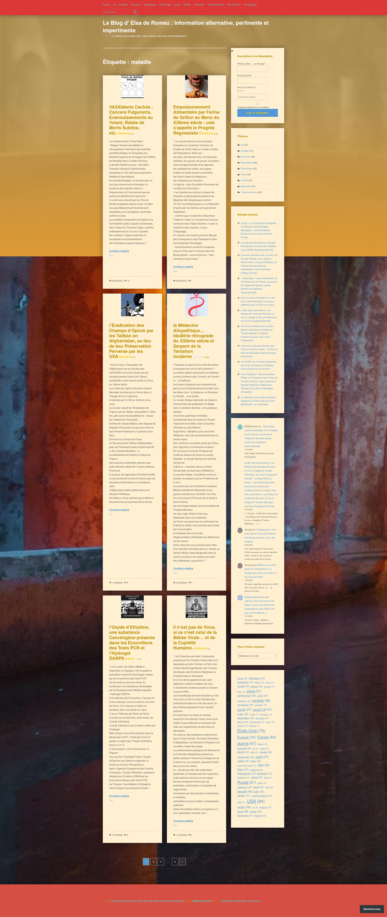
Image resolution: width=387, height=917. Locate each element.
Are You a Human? (246, 89)
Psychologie (165, 4)
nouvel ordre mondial (246, 765)
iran (255, 748)
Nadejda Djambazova (254, 596)
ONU (263, 765)
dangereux (266, 714)
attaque (257, 686)
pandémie (256, 769)
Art (114, 4)
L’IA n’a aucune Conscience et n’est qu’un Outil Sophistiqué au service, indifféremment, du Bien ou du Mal (258, 301)
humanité (244, 748)
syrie (269, 787)
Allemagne (257, 678)
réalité (262, 783)
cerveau (269, 686)
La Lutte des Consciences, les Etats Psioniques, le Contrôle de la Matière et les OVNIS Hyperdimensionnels (258, 246)
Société (187, 4)
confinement (246, 695)
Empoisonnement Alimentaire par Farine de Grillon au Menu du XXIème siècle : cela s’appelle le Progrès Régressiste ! (196, 120)
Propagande (246, 773)
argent (259, 682)
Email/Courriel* (244, 75)
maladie (265, 752)
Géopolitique (150, 4)
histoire (263, 744)
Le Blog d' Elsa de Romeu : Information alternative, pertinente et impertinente (186, 26)
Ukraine (243, 795)
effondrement (257, 722)
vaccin (244, 807)
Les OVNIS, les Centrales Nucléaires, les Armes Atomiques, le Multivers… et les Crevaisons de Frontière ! (259, 365)
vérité (256, 811)
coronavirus (245, 704)
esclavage (254, 726)
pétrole (257, 777)
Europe (246, 737)
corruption (261, 705)
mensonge (245, 757)
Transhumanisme (216, 4)
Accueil (106, 4)
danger (254, 714)
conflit (262, 695)
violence (265, 807)
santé (258, 787)
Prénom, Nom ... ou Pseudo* (251, 63)
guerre (246, 743)
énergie (260, 815)
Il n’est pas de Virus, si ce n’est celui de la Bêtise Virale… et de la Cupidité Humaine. (195, 637)
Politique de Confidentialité (234, 900)
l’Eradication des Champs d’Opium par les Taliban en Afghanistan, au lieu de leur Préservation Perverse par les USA (131, 340)
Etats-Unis (251, 730)
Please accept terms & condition (253, 107)
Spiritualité (199, 4)
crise (243, 714)
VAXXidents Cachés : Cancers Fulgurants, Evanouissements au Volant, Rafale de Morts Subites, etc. (131, 120)
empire (270, 722)
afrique (242, 678)
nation (255, 761)
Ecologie (123, 4)
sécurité (244, 791)
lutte (254, 752)
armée (243, 686)
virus (243, 811)
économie (245, 815)
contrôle (261, 700)
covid (244, 709)
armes (269, 682)
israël (264, 748)
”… (111, 255)
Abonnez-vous (371, 909)
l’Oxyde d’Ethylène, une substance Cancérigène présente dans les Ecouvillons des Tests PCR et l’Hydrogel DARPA (132, 642)
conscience (244, 701)
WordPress (206, 900)
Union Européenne (262, 795)
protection (264, 773)
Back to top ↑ (255, 900)
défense (242, 721)
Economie (136, 4)
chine (254, 690)
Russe (268, 777)
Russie (246, 782)
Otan (243, 769)
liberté (243, 752)
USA (256, 801)
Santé (177, 4)
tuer (259, 791)
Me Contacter (234, 4)
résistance (244, 787)
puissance (243, 777)
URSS (241, 802)
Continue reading (119, 251)
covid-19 (262, 709)
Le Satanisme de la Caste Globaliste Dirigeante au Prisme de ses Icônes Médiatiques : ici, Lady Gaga (258, 401)
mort (262, 756)
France (266, 737)
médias (243, 761)
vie (255, 807)
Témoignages (250, 4)
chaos (241, 692)
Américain (245, 682)
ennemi (242, 725)
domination (262, 718)
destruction (245, 718)
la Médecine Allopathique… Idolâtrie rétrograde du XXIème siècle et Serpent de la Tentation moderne (193, 340)
